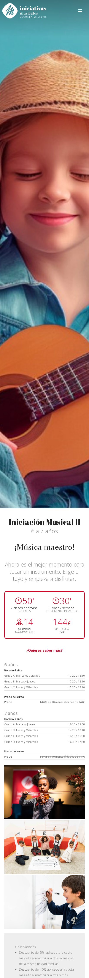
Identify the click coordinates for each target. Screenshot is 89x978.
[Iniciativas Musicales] (24, 11)
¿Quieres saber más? (44, 650)
